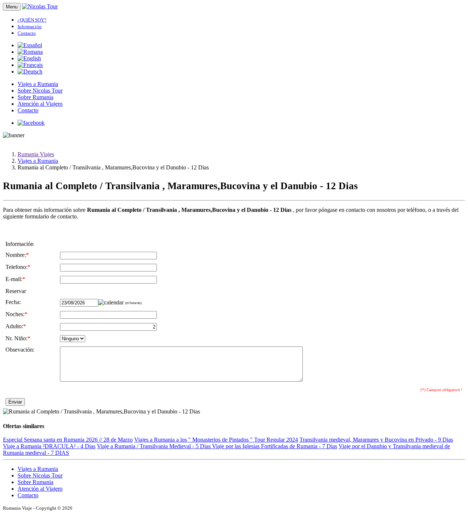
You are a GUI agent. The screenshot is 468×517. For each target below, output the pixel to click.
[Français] (30, 65)
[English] (29, 58)
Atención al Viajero (40, 104)
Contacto (28, 110)
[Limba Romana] (30, 52)
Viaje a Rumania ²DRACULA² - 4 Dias (49, 446)
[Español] (30, 45)
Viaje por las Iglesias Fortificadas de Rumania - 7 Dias (274, 446)
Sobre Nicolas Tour (40, 90)
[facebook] (31, 123)
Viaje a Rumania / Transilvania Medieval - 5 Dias (154, 446)
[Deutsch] (30, 71)
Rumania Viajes (36, 154)
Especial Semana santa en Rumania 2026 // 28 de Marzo (68, 440)
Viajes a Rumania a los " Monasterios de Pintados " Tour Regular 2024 (216, 440)
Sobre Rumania (35, 97)
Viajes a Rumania (38, 84)
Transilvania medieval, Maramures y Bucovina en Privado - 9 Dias (376, 440)
